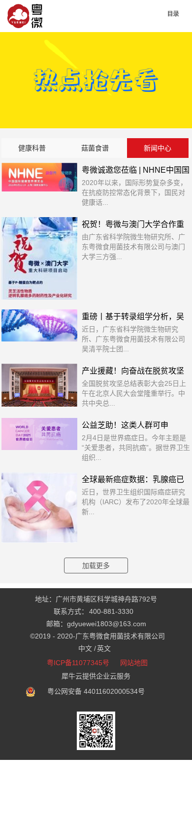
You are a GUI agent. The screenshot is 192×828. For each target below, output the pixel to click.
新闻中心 (157, 148)
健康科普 (32, 148)
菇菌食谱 (95, 148)
